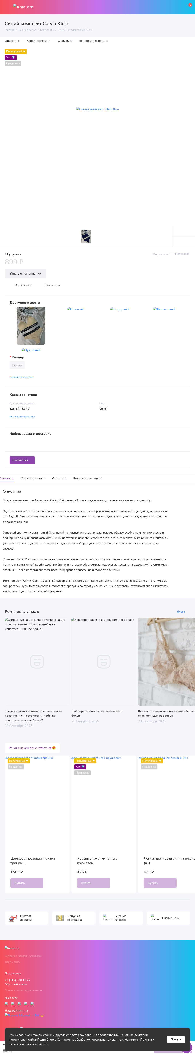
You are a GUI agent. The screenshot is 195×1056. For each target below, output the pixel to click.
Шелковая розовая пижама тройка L (32, 860)
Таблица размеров (21, 377)
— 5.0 (35, 1015)
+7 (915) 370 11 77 (17, 980)
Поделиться (20, 460)
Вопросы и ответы (93, 41)
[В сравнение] (55, 762)
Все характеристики (22, 416)
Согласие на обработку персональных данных (90, 1039)
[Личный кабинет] (179, 7)
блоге (181, 612)
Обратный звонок (16, 984)
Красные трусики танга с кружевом (97, 860)
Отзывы (65, 41)
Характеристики (38, 41)
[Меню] (7, 7)
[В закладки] (63, 762)
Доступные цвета (25, 303)
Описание (12, 41)
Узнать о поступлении (25, 274)
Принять (176, 1039)
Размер (18, 357)
